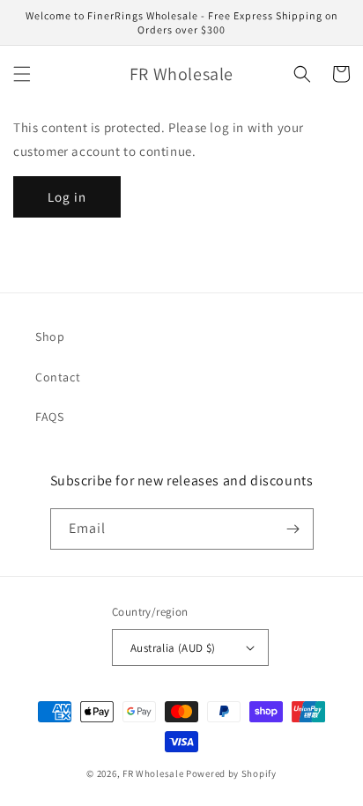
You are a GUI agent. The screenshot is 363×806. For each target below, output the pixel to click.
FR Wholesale (152, 773)
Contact (57, 377)
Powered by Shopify (231, 773)
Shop (49, 336)
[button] (22, 74)
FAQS (49, 417)
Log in (67, 197)
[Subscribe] (293, 529)
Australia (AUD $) (173, 647)
